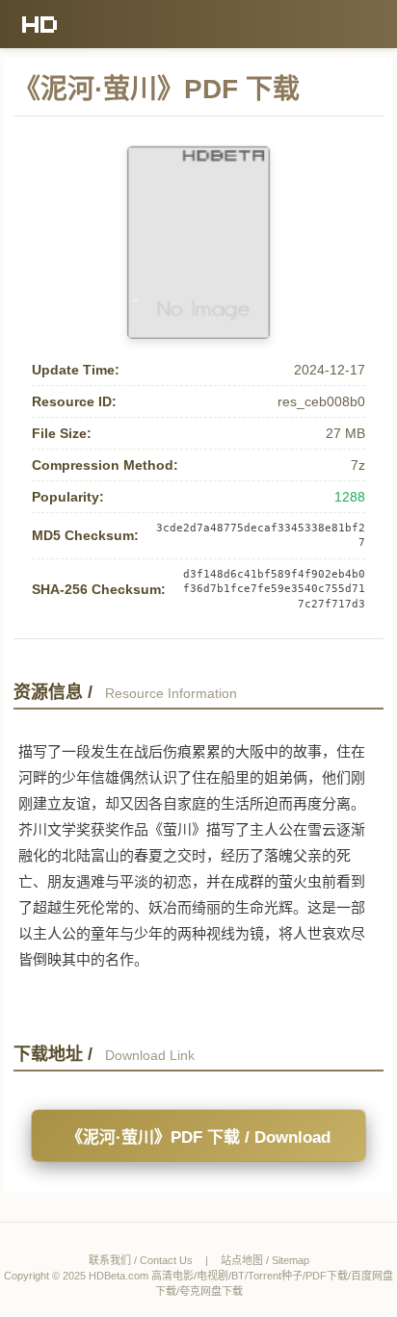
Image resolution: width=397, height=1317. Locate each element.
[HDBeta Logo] (40, 24)
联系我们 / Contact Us (141, 1260)
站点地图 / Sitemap (265, 1260)
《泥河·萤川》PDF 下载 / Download (198, 1137)
